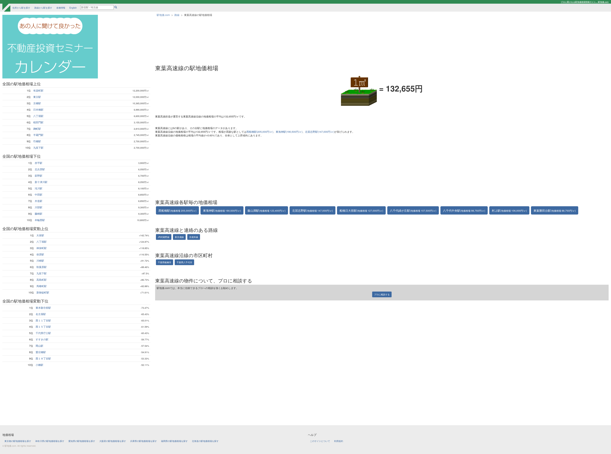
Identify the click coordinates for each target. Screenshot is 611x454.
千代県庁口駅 (43, 333)
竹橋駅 (37, 141)
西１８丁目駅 (43, 358)
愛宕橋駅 (41, 352)
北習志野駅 (312, 210)
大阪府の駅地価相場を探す (112, 441)
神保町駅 (41, 248)
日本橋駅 (38, 109)
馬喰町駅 (41, 286)
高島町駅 (41, 280)
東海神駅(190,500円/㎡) (289, 132)
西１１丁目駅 (43, 320)
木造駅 (38, 201)
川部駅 (38, 207)
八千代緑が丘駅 (413, 210)
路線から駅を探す (43, 7)
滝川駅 (38, 188)
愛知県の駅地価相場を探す (81, 441)
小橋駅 (39, 365)
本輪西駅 (40, 220)
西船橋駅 (177, 210)
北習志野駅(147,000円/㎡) (319, 132)
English (73, 7)
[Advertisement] (76, 393)
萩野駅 (38, 175)
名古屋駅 (41, 314)
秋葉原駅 (41, 267)
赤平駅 (38, 163)
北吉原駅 (40, 169)
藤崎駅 (38, 213)
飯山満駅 (266, 210)
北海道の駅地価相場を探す (205, 441)
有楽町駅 (38, 90)
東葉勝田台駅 (555, 210)
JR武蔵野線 (163, 237)
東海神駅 (222, 210)
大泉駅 (40, 235)
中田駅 (38, 194)
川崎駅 (40, 260)
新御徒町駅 (42, 292)
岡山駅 (39, 346)
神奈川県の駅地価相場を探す (49, 441)
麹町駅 (37, 128)
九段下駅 (38, 147)
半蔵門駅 (38, 135)
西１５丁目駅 (43, 326)
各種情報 (60, 7)
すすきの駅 (42, 339)
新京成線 (179, 237)
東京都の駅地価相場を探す (17, 441)
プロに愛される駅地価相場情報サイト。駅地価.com (585, 1)
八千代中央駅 (464, 210)
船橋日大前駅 (361, 210)
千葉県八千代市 (184, 262)
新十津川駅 (41, 182)
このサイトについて (320, 441)
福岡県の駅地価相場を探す (174, 441)
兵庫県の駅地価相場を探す (143, 441)
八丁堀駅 (38, 116)
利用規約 (338, 441)
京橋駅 (37, 103)
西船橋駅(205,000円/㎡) (259, 132)
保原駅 (40, 254)
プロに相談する (382, 294)
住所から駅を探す (21, 7)
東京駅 (37, 97)
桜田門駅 (38, 122)
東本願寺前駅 (43, 308)
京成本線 (193, 237)
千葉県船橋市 (164, 262)
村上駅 (509, 210)
